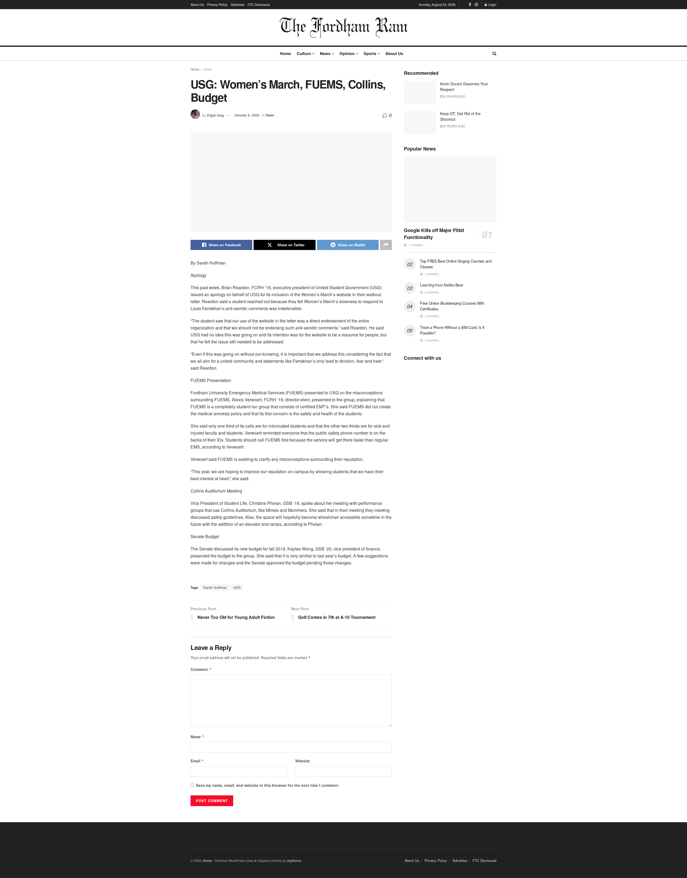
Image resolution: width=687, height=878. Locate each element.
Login (491, 4)
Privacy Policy (217, 4)
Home (285, 53)
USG (237, 587)
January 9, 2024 (246, 114)
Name (197, 736)
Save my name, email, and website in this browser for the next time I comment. (267, 785)
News (325, 53)
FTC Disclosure (259, 4)
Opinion (347, 53)
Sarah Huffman (215, 587)
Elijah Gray (215, 114)
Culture (304, 53)
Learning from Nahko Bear (441, 285)
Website (302, 760)
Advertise (237, 4)
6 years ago (454, 96)
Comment (201, 669)
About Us (197, 4)
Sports (370, 53)
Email (197, 760)
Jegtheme (294, 860)
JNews (207, 860)
